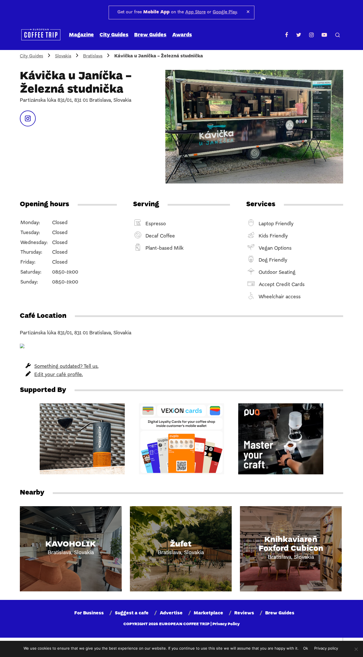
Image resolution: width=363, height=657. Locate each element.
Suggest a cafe (132, 613)
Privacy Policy (226, 624)
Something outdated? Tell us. (66, 366)
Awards (182, 35)
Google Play (225, 12)
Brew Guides (150, 35)
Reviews (244, 613)
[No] (356, 649)
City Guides (114, 35)
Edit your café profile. (58, 374)
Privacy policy (326, 648)
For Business (89, 613)
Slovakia (63, 56)
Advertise (171, 613)
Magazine (81, 35)
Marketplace (208, 613)
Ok (305, 648)
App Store (195, 12)
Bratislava (92, 56)
